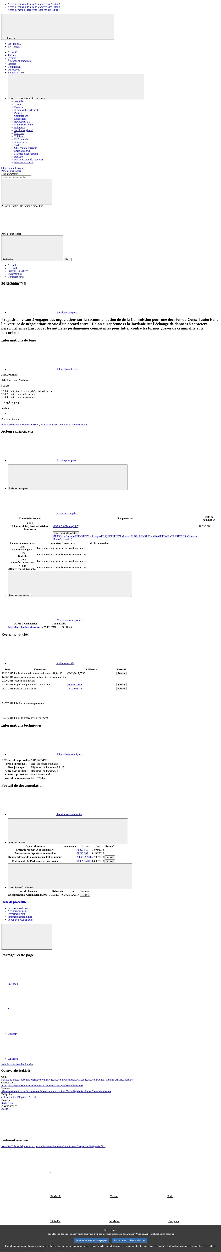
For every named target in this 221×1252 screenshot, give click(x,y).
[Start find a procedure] (26, 192)
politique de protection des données (131, 1246)
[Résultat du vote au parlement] (91, 714)
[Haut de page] (26, 937)
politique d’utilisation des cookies (170, 1246)
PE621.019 (82, 849)
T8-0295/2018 (74, 688)
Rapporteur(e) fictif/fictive (66, 533)
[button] (50, 1133)
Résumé (121, 673)
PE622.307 (82, 853)
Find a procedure (10, 173)
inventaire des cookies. (205, 1246)
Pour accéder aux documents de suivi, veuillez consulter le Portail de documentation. (44, 424)
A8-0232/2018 (74, 684)
